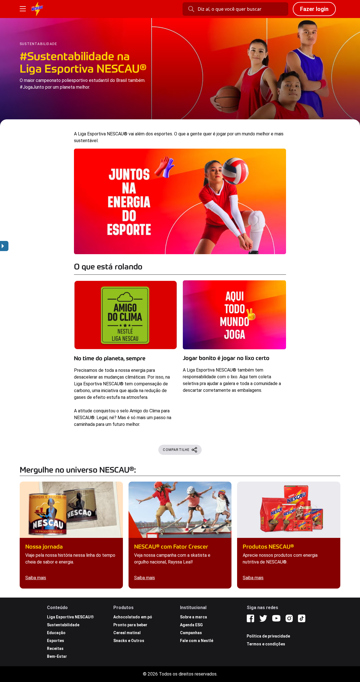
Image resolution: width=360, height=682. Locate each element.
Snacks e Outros (128, 640)
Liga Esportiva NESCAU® (70, 617)
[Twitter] (263, 618)
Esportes (55, 640)
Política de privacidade (268, 636)
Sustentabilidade (63, 625)
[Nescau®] (37, 9)
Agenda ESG (191, 625)
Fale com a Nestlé (196, 640)
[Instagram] (289, 618)
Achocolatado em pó (132, 617)
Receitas (55, 648)
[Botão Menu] (23, 9)
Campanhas (191, 632)
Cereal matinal (127, 632)
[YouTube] (276, 618)
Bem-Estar (57, 656)
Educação (56, 632)
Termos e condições (266, 644)
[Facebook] (250, 618)
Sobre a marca (193, 617)
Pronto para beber (130, 625)
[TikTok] (301, 618)
